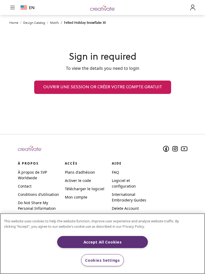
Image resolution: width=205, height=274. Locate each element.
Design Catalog (34, 22)
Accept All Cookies (103, 242)
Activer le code (78, 180)
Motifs (54, 22)
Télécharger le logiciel (84, 188)
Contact (24, 186)
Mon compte (76, 197)
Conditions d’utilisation (38, 194)
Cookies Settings (102, 260)
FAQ (115, 172)
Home (13, 22)
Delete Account (125, 208)
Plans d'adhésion (80, 172)
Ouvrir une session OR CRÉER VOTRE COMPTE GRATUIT (102, 87)
